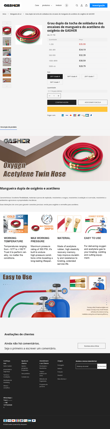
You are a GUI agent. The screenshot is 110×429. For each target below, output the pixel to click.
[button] (7, 31)
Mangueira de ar (15, 14)
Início (4, 14)
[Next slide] (7, 86)
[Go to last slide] (7, 23)
